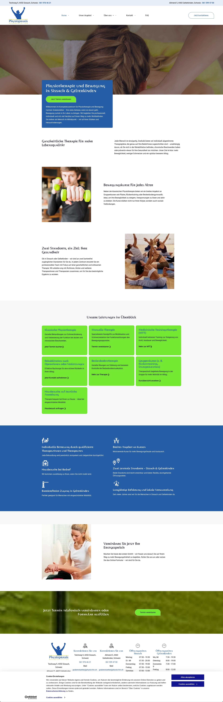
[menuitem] (64, 15)
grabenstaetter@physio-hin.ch (85, 670)
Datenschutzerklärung (55, 691)
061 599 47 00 (111, 662)
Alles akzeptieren (188, 677)
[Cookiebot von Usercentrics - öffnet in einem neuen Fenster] (31, 697)
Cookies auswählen (54, 697)
